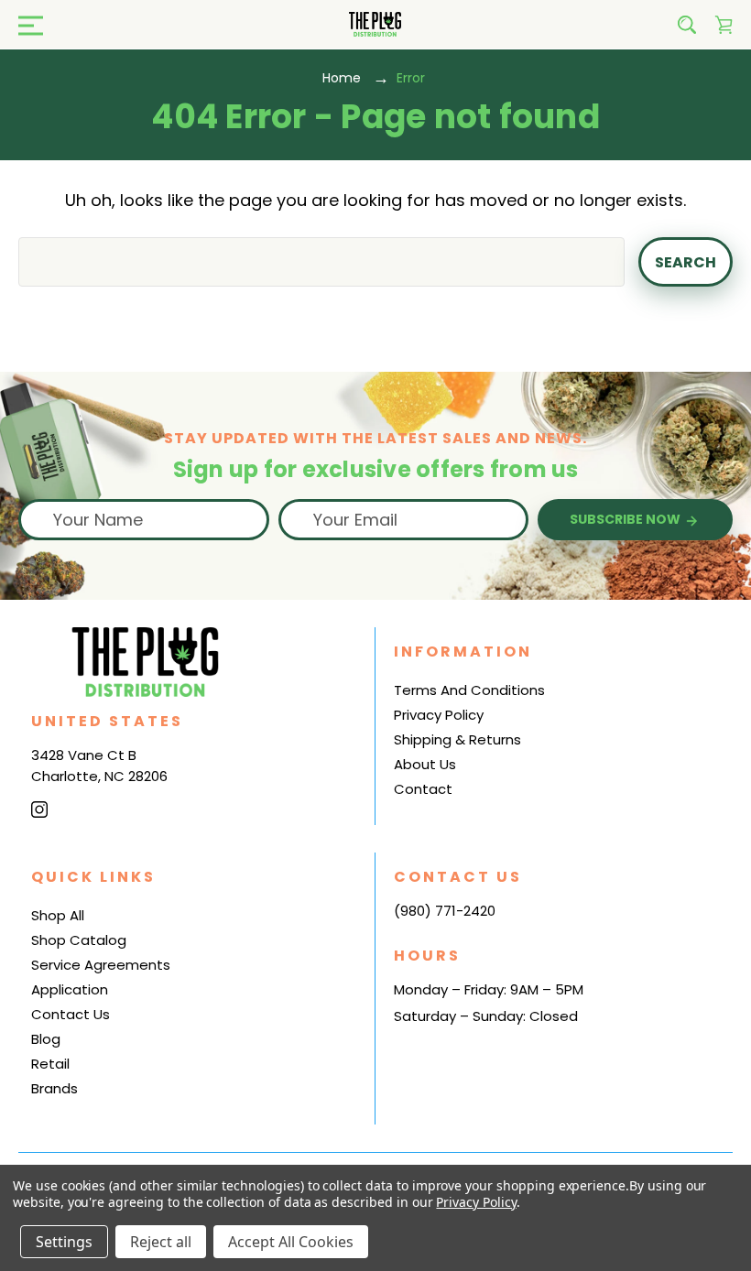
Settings (64, 1242)
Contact (423, 788)
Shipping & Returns (457, 739)
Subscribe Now (626, 519)
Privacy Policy (439, 714)
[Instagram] (39, 809)
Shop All (57, 915)
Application (69, 989)
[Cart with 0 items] (723, 25)
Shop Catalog (78, 940)
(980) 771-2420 (444, 910)
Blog (45, 1038)
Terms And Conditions (469, 690)
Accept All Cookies (291, 1242)
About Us (425, 764)
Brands (54, 1088)
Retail (50, 1063)
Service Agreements (100, 964)
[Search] (687, 25)
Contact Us (70, 1014)
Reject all (160, 1242)
